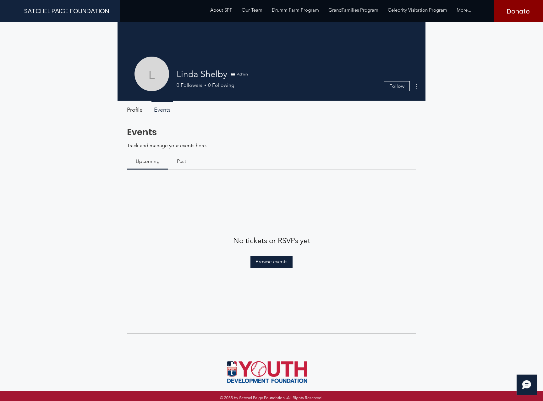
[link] (148, 161)
